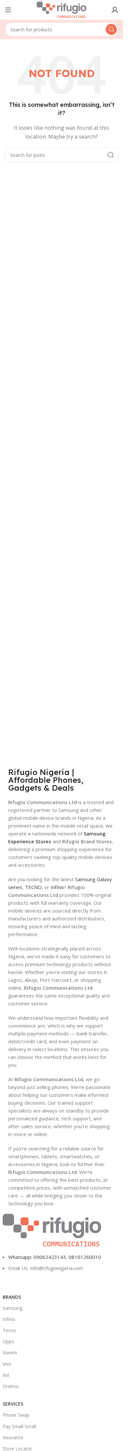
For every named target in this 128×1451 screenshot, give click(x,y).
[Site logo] (61, 9)
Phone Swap (16, 1415)
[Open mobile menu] (8, 9)
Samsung (12, 1308)
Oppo (8, 1341)
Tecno (9, 1330)
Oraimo (11, 1386)
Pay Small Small (19, 1426)
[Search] (111, 29)
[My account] (114, 9)
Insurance (13, 1437)
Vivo (7, 1364)
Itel (6, 1375)
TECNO (33, 887)
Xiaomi (10, 1352)
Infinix (57, 887)
